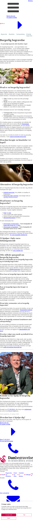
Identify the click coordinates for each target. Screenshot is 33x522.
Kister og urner (15, 474)
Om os (32, 474)
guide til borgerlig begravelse (18, 136)
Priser (2, 474)
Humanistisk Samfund (26, 310)
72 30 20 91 (11, 409)
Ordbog (27, 474)
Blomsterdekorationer (9, 217)
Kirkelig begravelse (9, 192)
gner (30, 409)
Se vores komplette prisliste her (18, 235)
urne (10, 213)
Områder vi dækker (21, 474)
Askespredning (20, 34)
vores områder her (18, 250)
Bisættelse (11, 34)
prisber (26, 409)
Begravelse (4, 34)
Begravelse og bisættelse (9, 474)
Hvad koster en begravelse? (11, 223)
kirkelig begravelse (15, 269)
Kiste (5, 213)
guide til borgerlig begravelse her (12, 347)
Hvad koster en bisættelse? (11, 227)
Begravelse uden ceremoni (11, 195)
